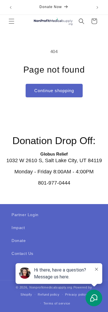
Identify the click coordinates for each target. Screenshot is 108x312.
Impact (18, 227)
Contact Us (22, 253)
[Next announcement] (97, 7)
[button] (11, 21)
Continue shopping (54, 90)
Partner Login (25, 214)
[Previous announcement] (10, 7)
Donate (19, 240)
